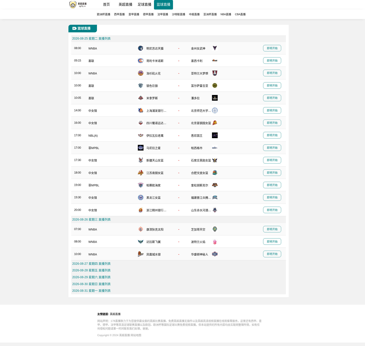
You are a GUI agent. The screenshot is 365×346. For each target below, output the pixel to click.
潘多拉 (195, 98)
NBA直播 (226, 14)
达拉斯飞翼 (153, 241)
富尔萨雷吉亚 (199, 85)
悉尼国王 (196, 135)
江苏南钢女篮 (154, 173)
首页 (106, 4)
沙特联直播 (178, 14)
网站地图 (136, 335)
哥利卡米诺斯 (154, 60)
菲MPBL (93, 148)
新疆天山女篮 (154, 160)
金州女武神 (198, 48)
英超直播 (125, 4)
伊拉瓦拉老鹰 (154, 135)
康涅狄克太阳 (154, 229)
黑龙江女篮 (153, 197)
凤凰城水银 (153, 254)
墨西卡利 (196, 60)
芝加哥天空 (198, 229)
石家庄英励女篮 (201, 160)
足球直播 (144, 4)
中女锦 (92, 110)
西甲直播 (119, 14)
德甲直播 (148, 14)
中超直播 (194, 14)
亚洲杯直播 (210, 14)
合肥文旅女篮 (199, 173)
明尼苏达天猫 (154, 48)
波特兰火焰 (198, 241)
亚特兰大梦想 (199, 73)
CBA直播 (240, 14)
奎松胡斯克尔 (199, 185)
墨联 (91, 60)
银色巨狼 (152, 85)
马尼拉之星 (153, 148)
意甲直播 (134, 14)
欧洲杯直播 (103, 14)
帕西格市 (196, 148)
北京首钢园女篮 (201, 123)
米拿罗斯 (152, 98)
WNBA (92, 48)
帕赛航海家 (153, 185)
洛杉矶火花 (153, 73)
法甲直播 (162, 14)
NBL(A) (93, 135)
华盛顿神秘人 (199, 254)
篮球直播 (163, 4)
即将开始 (272, 48)
